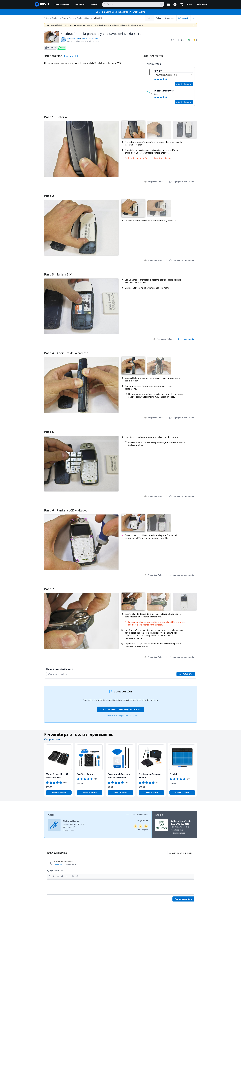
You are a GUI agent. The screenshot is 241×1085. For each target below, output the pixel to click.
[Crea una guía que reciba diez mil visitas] (141, 826)
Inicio (46, 18)
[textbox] (120, 887)
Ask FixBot (183, 674)
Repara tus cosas (61, 4)
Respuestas (169, 18)
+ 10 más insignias (141, 830)
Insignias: (142, 820)
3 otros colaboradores (139, 814)
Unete (189, 4)
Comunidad (80, 4)
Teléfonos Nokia (83, 18)
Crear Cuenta (139, 11)
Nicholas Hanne (73, 38)
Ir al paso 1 (70, 56)
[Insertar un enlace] (62, 876)
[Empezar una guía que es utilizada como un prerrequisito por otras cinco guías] (135, 826)
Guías (158, 18)
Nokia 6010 (97, 18)
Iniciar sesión (201, 4)
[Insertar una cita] (67, 876)
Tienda (94, 4)
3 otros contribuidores (91, 38)
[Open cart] (181, 4)
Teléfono (55, 18)
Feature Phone (68, 18)
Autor (51, 814)
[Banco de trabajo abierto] (168, 4)
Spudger (158, 70)
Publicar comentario (183, 899)
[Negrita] (49, 876)
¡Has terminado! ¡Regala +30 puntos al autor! (122, 709)
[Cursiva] (54, 876)
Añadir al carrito (184, 84)
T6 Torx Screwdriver (163, 90)
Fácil (63, 47)
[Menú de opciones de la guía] (194, 18)
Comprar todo (52, 739)
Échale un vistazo (135, 25)
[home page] (42, 4)
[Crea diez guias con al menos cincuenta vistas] (146, 826)
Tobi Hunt (58, 864)
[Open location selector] (174, 4)
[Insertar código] (58, 876)
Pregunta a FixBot (155, 181)
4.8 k (175, 40)
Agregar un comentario (181, 192)
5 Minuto (52, 47)
